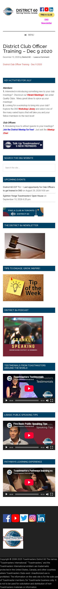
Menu (31, 35)
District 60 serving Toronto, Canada (20, 11)
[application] (29, 388)
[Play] (6, 400)
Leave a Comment (41, 57)
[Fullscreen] (51, 400)
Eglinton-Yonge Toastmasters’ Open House (23, 196)
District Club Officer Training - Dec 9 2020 (22, 64)
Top (55, 585)
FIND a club (46, 15)
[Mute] (47, 400)
